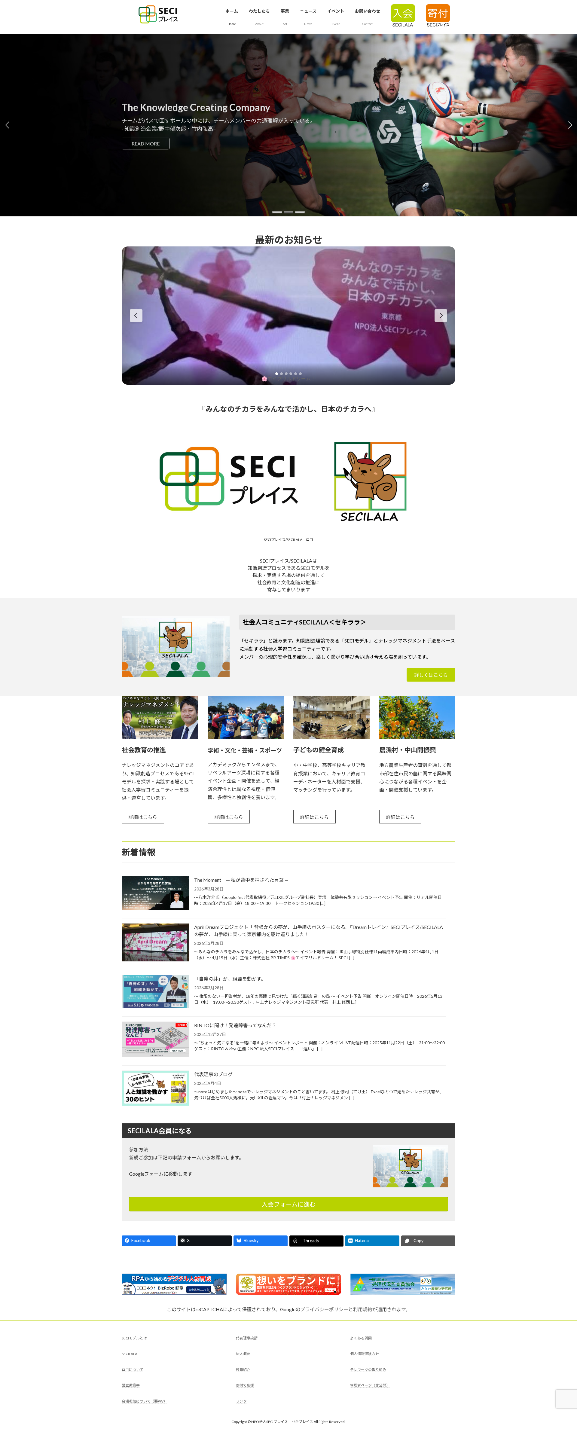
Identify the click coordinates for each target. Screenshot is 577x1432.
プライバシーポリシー (324, 1309)
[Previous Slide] (136, 315)
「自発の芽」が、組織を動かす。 (230, 979)
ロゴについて (132, 1369)
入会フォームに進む (289, 1204)
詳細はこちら (142, 817)
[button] (277, 212)
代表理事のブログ (213, 1074)
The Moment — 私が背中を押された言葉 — (241, 880)
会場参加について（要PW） (144, 1401)
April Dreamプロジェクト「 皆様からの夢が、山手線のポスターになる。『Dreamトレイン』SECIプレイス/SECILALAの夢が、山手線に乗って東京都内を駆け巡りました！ (318, 930)
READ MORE (168, 143)
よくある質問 (361, 1338)
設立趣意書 (131, 1385)
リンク (241, 1401)
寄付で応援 (245, 1385)
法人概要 (243, 1353)
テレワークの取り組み (368, 1369)
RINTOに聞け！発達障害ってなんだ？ (235, 1025)
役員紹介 (243, 1369)
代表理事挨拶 (247, 1338)
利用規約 (362, 1309)
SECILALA (129, 1353)
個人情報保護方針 (364, 1353)
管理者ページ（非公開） (370, 1385)
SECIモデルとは (134, 1338)
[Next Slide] (441, 315)
